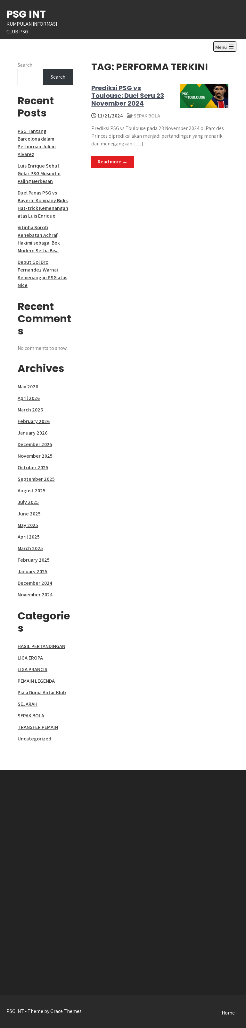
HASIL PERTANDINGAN (41, 646)
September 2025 (36, 479)
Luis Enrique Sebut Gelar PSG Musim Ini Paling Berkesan (39, 173)
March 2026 (30, 409)
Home (228, 1012)
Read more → (112, 161)
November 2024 (35, 594)
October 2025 (33, 467)
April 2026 (29, 398)
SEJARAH (27, 704)
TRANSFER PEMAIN (38, 727)
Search (25, 65)
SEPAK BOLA (147, 115)
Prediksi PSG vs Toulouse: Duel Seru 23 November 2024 (127, 95)
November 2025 (35, 456)
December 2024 (35, 583)
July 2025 (28, 502)
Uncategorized (34, 738)
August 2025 (31, 490)
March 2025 (30, 548)
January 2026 (32, 432)
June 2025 (29, 513)
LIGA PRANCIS (32, 669)
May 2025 (28, 525)
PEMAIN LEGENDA (36, 681)
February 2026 (34, 421)
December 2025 (35, 444)
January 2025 (32, 571)
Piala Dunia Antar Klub (42, 692)
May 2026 (28, 386)
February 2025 (34, 560)
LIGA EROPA (30, 657)
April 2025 (29, 536)
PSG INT (26, 14)
